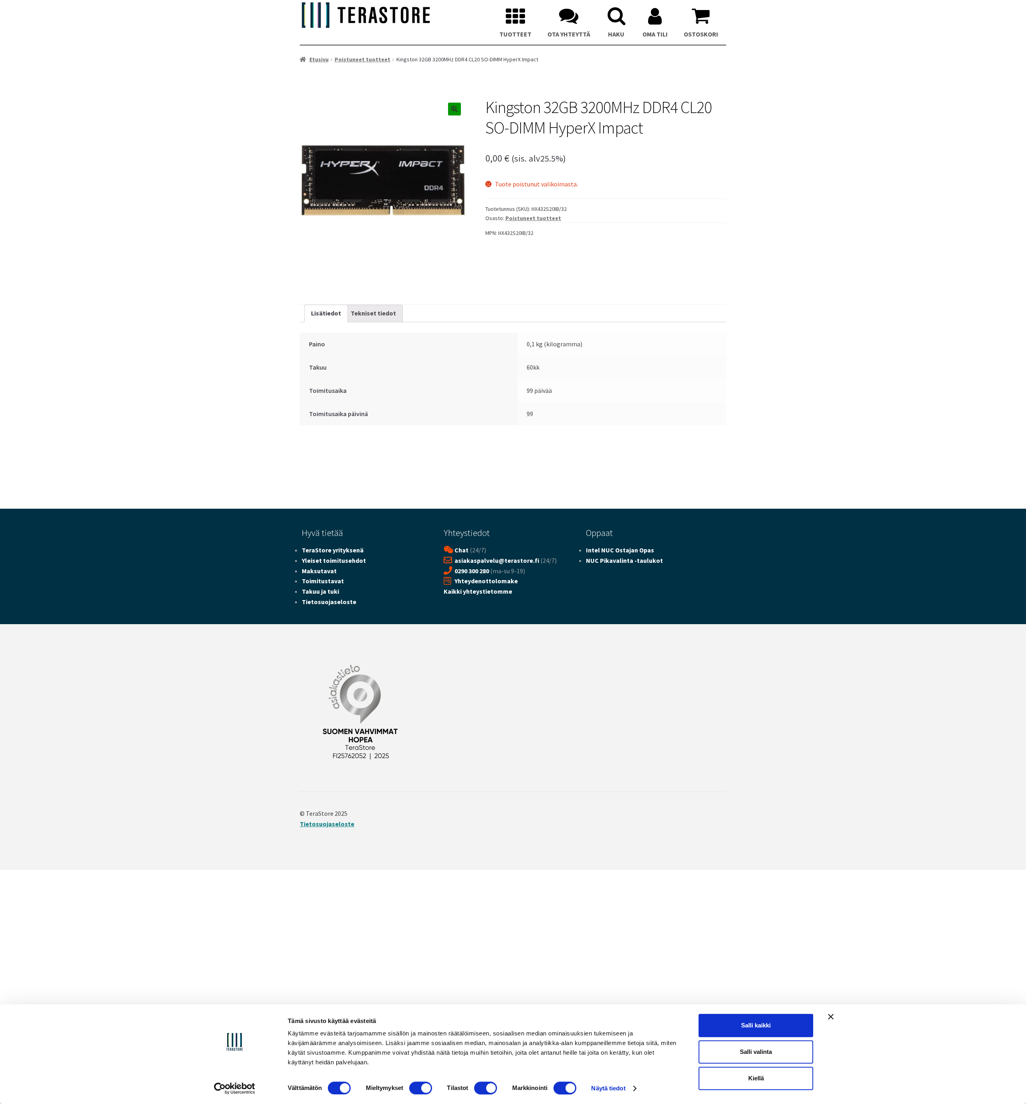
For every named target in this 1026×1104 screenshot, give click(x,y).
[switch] (420, 1088)
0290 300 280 (471, 571)
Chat (461, 550)
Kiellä (756, 1078)
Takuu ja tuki (320, 591)
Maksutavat (319, 571)
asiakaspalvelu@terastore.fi (496, 560)
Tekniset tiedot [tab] (373, 313)
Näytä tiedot (608, 1088)
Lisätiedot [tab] (326, 313)
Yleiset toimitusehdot (334, 560)
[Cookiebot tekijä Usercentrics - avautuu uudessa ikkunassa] (235, 1088)
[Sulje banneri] (831, 1016)
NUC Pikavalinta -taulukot (624, 560)
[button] (454, 109)
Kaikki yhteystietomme (478, 591)
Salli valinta (756, 1051)
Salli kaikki (756, 1025)
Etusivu (319, 59)
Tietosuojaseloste (329, 602)
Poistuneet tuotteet (362, 59)
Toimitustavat (323, 581)
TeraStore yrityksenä (333, 550)
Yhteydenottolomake (486, 581)
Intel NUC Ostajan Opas (620, 550)
